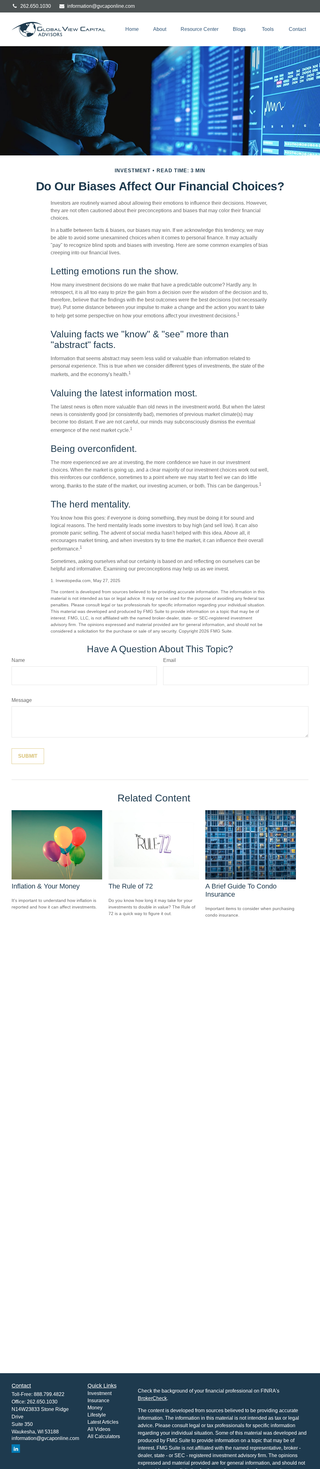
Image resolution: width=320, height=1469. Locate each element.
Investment (100, 1393)
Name (18, 660)
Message (22, 700)
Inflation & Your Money (46, 886)
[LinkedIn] (16, 1448)
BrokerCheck (152, 1398)
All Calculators (104, 1436)
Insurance (98, 1400)
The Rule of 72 (130, 886)
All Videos (99, 1429)
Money (95, 1407)
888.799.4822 (49, 1394)
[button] (132, 29)
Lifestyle (97, 1415)
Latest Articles (103, 1422)
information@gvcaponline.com (101, 6)
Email (169, 660)
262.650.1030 (35, 6)
